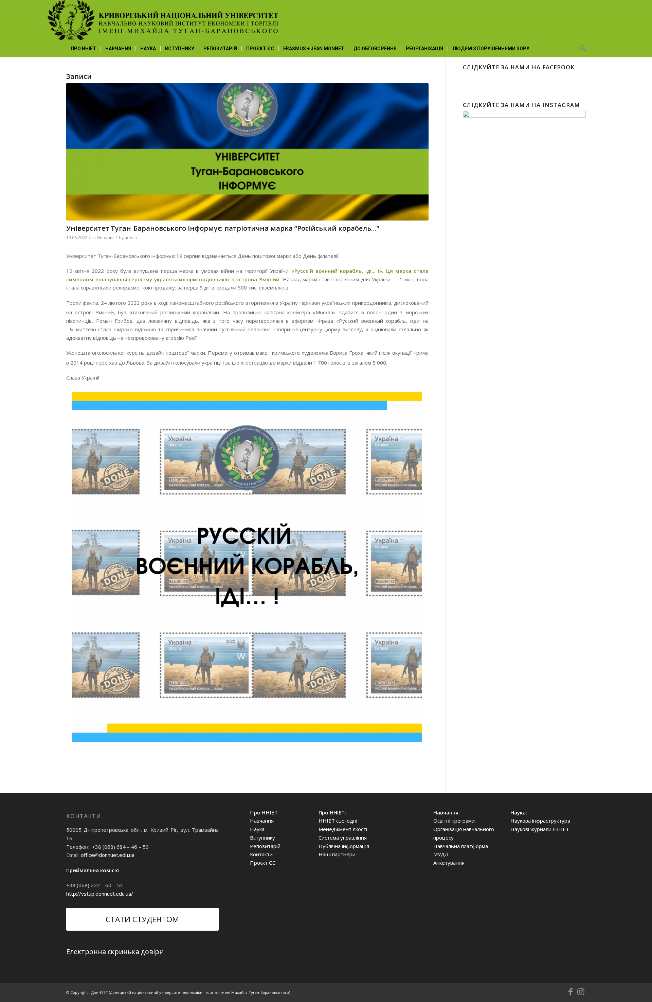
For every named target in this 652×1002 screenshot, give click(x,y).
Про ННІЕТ (264, 812)
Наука (257, 829)
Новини (105, 238)
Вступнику (262, 837)
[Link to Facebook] (570, 992)
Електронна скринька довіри (115, 951)
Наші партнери (337, 854)
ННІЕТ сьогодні (338, 820)
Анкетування (449, 862)
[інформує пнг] (247, 152)
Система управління (343, 837)
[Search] (580, 48)
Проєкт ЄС (262, 862)
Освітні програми (454, 820)
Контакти (261, 854)
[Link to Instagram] (581, 992)
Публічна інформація (344, 846)
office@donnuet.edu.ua (107, 854)
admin (131, 238)
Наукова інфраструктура (540, 820)
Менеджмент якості (343, 829)
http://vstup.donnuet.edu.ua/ (99, 893)
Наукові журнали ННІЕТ (539, 829)
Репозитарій (265, 846)
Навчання (262, 820)
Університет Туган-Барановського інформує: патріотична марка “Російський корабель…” (222, 228)
